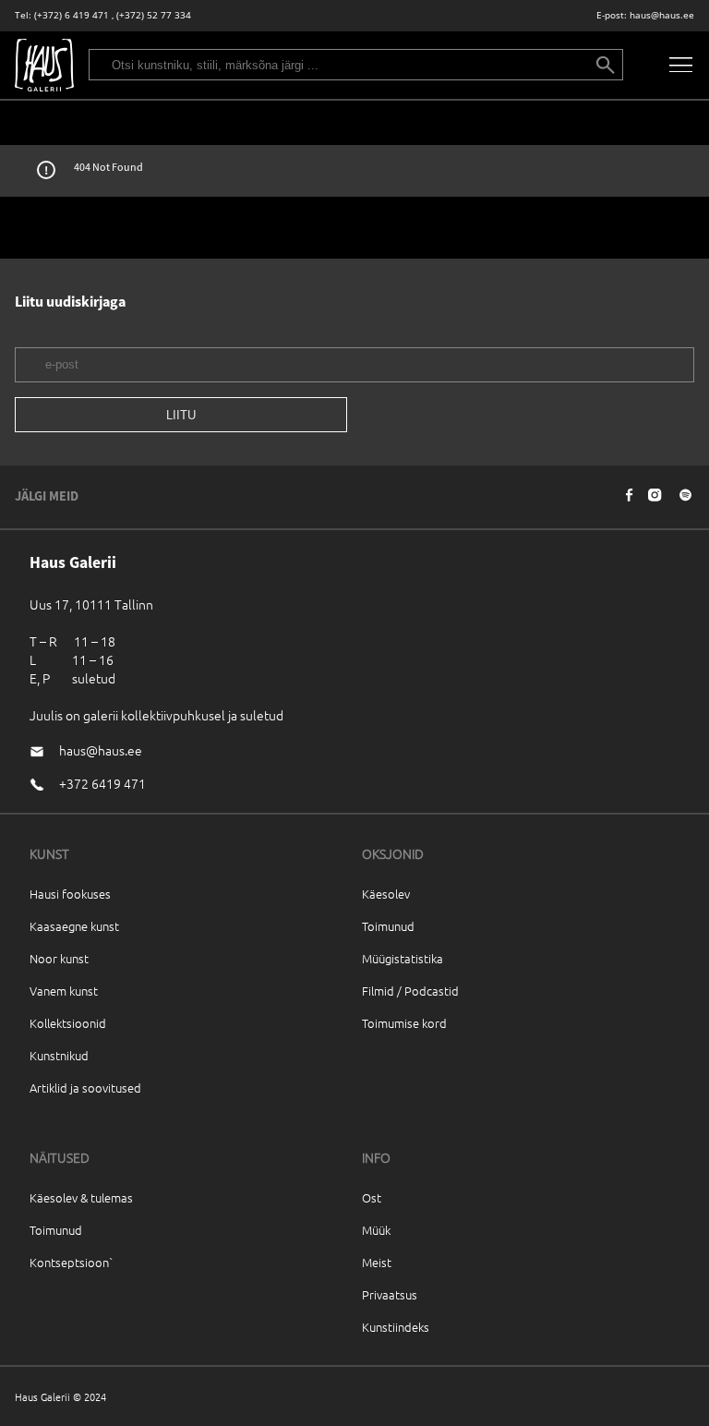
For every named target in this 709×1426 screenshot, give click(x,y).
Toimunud (388, 926)
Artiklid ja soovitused (85, 1087)
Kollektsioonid (68, 1023)
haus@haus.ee (662, 15)
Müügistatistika (402, 958)
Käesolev (386, 893)
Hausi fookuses (70, 893)
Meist (376, 1262)
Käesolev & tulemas (81, 1197)
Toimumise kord (404, 1023)
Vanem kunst (64, 990)
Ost (371, 1197)
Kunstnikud (59, 1055)
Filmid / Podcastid (410, 990)
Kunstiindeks (395, 1326)
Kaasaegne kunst (74, 926)
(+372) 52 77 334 (153, 15)
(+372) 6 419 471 (71, 15)
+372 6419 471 (102, 783)
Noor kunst (59, 958)
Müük (376, 1230)
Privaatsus (389, 1294)
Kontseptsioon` (72, 1262)
